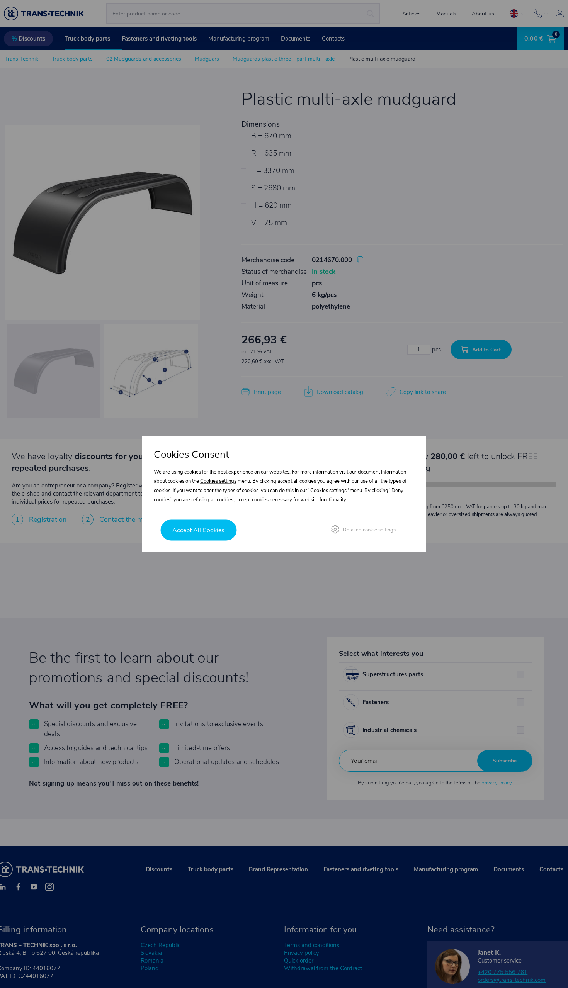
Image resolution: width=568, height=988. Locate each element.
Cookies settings (218, 481)
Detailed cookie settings (369, 529)
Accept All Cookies (198, 530)
